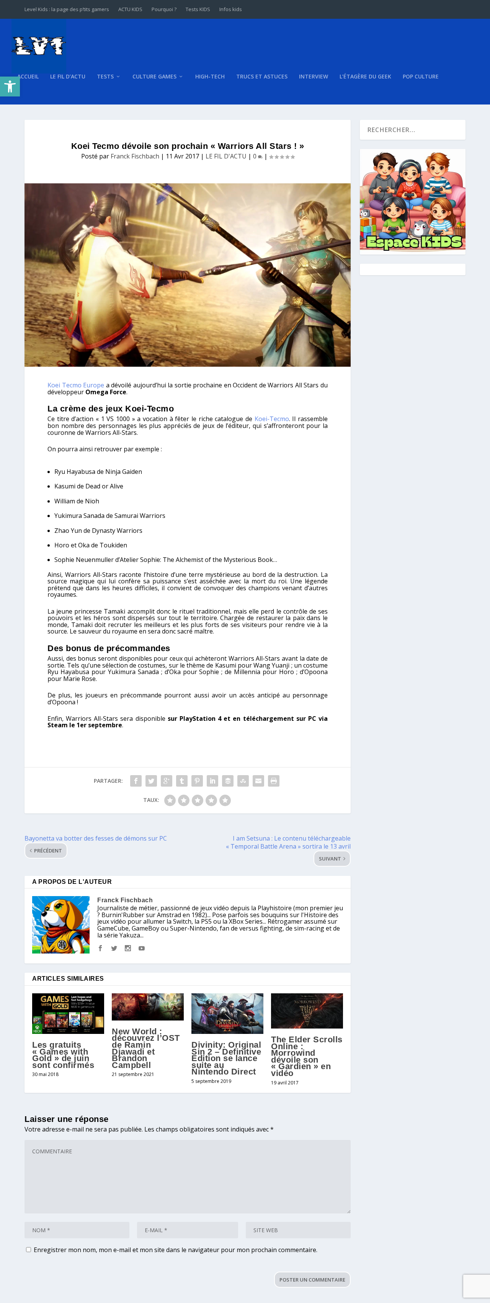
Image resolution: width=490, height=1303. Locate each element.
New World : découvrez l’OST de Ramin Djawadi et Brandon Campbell (146, 1048)
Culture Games (154, 76)
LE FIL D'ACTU (226, 156)
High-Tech (210, 76)
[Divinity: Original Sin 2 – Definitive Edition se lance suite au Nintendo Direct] (227, 1013)
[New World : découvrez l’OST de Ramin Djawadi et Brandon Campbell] (148, 1007)
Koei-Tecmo (272, 419)
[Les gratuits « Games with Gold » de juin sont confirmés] (68, 1013)
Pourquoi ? (164, 9)
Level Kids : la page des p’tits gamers (66, 9)
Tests (105, 76)
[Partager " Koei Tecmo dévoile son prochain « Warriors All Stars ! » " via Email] (258, 781)
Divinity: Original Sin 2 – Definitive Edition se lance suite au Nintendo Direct (226, 1058)
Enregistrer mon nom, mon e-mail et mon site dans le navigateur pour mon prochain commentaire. (175, 1250)
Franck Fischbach (135, 156)
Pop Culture (421, 76)
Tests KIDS (198, 9)
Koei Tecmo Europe (75, 385)
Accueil (28, 76)
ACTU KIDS (130, 9)
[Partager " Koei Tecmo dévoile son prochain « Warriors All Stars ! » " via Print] (273, 781)
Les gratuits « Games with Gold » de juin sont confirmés (63, 1055)
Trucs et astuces (261, 76)
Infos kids (230, 9)
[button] (10, 86)
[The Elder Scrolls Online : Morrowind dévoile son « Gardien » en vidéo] (307, 1011)
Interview (313, 76)
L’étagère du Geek (365, 76)
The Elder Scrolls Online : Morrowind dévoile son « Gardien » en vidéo (307, 1056)
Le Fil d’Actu (67, 76)
